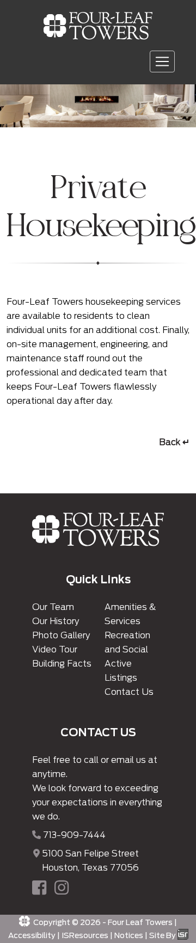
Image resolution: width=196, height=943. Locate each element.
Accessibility (32, 935)
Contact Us (129, 692)
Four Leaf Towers (140, 922)
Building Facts (61, 663)
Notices (128, 935)
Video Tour (54, 649)
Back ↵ (174, 442)
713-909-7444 (74, 835)
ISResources (85, 935)
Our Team (53, 607)
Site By (163, 935)
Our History (55, 621)
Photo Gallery (61, 635)
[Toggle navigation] (162, 61)
